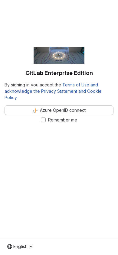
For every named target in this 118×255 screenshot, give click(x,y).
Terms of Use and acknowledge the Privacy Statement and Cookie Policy (53, 91)
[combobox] (20, 246)
